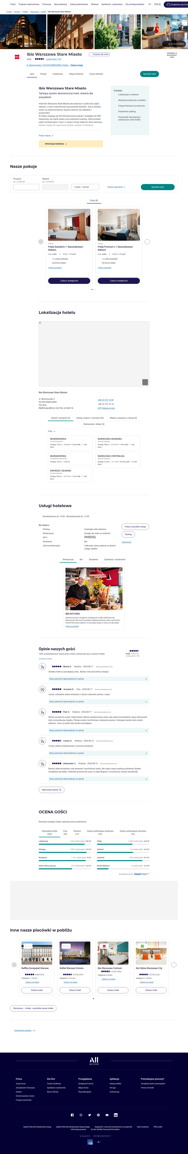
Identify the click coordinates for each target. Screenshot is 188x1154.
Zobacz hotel (37, 990)
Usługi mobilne (115, 1084)
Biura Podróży (52, 1092)
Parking (128, 534)
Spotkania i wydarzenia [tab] (114, 559)
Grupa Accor (21, 1084)
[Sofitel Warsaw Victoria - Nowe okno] (75, 953)
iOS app (113, 1088)
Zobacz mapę (76, 65)
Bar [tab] (81, 559)
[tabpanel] (94, 249)
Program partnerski (23, 1100)
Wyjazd (48, 180)
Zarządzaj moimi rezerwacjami (153, 1084)
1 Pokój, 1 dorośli (81, 187)
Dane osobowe (143, 1127)
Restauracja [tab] (68, 559)
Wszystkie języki (84, 1092)
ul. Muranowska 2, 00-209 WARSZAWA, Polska (47, 65)
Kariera (19, 1092)
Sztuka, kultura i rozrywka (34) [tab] (90, 418)
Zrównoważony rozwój (25, 1096)
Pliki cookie (158, 1127)
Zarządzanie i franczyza (25, 1088)
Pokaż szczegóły (72, 626)
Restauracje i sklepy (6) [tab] (94, 424)
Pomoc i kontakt (147, 1088)
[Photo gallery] (94, 31)
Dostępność (126, 542)
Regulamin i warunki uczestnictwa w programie (113, 1127)
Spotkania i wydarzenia (56, 1088)
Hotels (9, 12)
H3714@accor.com (106, 408)
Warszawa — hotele (38, 12)
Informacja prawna (78, 1129)
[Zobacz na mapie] (94, 353)
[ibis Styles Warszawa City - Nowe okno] (151, 953)
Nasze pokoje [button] (23, 166)
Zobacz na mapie (32, 982)
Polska (25, 12)
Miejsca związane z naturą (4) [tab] (123, 418)
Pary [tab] (65, 832)
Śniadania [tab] (93, 559)
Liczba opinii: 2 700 (53, 59)
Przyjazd (19, 180)
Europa (17, 12)
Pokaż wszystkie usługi (135, 526)
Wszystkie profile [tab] (49, 832)
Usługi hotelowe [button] (55, 505)
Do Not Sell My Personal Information (105, 1129)
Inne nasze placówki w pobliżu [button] (41, 930)
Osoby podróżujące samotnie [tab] (133, 832)
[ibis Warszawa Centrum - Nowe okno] (113, 953)
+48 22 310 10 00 (106, 400)
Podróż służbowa (54, 1084)
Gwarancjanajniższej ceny (172, 55)
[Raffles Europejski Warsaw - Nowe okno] (36, 953)
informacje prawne (23, 1030)
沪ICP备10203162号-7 (102, 1136)
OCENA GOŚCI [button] (53, 812)
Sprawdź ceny (149, 74)
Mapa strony (83, 1088)
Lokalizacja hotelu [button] (57, 312)
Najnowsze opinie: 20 (51, 790)
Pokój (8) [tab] (94, 200)
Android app (114, 1092)
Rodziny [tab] (77, 832)
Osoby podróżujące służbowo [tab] (100, 832)
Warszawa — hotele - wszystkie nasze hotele (33, 1008)
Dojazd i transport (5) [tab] (60, 418)
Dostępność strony (85, 1084)
